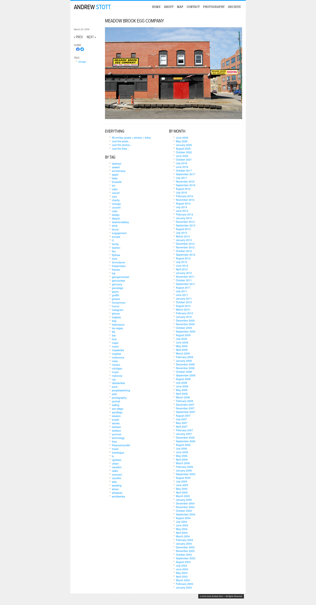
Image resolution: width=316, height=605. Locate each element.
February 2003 (184, 584)
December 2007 (185, 404)
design (116, 215)
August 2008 (183, 379)
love (114, 339)
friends (116, 269)
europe (116, 236)
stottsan (116, 427)
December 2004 (185, 503)
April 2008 (182, 393)
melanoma (118, 357)
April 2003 (182, 576)
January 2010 (184, 317)
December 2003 (185, 547)
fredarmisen (119, 266)
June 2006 (182, 452)
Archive (234, 7)
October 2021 (184, 159)
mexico (116, 365)
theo (114, 441)
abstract (116, 163)
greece (116, 299)
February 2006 (184, 467)
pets (114, 394)
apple (115, 174)
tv (113, 456)
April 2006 (182, 459)
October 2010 (184, 302)
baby (115, 178)
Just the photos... (122, 145)
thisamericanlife (121, 445)
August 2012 (183, 258)
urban (115, 463)
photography (119, 397)
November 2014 (185, 200)
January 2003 (184, 587)
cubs (114, 211)
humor (115, 306)
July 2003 (181, 565)
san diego (117, 408)
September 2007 (185, 412)
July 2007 (181, 419)
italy (114, 321)
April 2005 (182, 492)
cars (114, 196)
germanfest (118, 280)
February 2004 (184, 540)
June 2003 (182, 569)
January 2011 (184, 298)
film (114, 251)
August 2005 (183, 478)
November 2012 (185, 247)
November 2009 (185, 324)
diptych (116, 218)
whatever (117, 493)
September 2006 (185, 441)
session (116, 416)
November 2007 (185, 408)
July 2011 (181, 291)
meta (115, 361)
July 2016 (181, 192)
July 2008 (181, 382)
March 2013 (183, 236)
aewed (116, 167)
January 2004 (184, 543)
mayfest (116, 354)
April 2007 (182, 426)
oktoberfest (118, 383)
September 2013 (185, 225)
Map (180, 7)
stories (116, 423)
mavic (115, 346)
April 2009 (182, 350)
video (115, 471)
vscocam (117, 474)
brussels (117, 182)
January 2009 (184, 360)
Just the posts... (121, 141)
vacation (117, 467)
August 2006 (183, 445)
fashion (116, 247)
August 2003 (183, 562)
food (114, 258)
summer (116, 434)
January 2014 (184, 218)
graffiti (115, 295)
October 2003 (184, 554)
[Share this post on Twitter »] (82, 50)
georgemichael (120, 277)
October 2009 (184, 328)
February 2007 (184, 430)
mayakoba (118, 350)
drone (115, 229)
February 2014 (184, 214)
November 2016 (185, 181)
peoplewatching (121, 390)
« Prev (78, 37)
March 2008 (183, 397)
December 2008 (185, 364)
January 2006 (184, 470)
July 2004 (181, 521)
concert (116, 207)
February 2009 (184, 357)
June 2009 (182, 342)
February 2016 (184, 196)
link (114, 335)
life (113, 332)
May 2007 (181, 423)
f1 (113, 240)
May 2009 (181, 346)
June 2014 (182, 211)
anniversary (118, 171)
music (115, 372)
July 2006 (181, 448)
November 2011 (185, 276)
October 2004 (184, 510)
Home (156, 7)
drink (115, 226)
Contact (193, 7)
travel (115, 449)
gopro (115, 291)
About (169, 7)
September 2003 (185, 558)
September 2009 (185, 331)
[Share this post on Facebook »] (78, 50)
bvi (113, 185)
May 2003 (181, 573)
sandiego (117, 412)
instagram (117, 310)
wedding (117, 485)
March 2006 (183, 463)
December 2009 (185, 320)
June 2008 (182, 386)
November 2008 (185, 368)
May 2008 (181, 390)
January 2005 (184, 499)
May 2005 (181, 489)
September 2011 (185, 284)
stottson (116, 430)
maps (115, 343)
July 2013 (181, 232)
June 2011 (182, 295)
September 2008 (185, 375)
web (114, 482)
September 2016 (185, 185)
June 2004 (182, 525)
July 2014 (181, 207)
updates (116, 460)
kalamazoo (118, 324)
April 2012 (182, 269)
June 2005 (182, 485)
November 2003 (185, 551)
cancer (116, 193)
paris (115, 386)
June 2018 (182, 167)
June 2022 (182, 156)
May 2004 (181, 529)
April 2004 (182, 532)
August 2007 (183, 415)
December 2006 (185, 437)
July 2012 (181, 262)
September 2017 (185, 174)
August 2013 (183, 229)
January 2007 (184, 434)
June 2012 (182, 265)
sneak (115, 419)
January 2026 (184, 145)
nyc (114, 379)
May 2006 (181, 456)
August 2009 (183, 335)
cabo (115, 189)
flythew (116, 255)
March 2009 (183, 353)
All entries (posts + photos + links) (131, 137)
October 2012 (184, 251)
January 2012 (184, 273)
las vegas (117, 328)
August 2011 (183, 287)
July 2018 (181, 163)
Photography (214, 7)
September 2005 (185, 474)
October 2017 (184, 170)
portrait (116, 401)
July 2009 (181, 339)
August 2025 (183, 148)
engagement (119, 233)
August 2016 (183, 189)
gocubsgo (117, 288)
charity (116, 200)
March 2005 (183, 496)
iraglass (116, 317)
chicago (82, 61)
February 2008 (184, 401)
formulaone (118, 262)
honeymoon (119, 302)
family (115, 244)
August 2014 (183, 203)
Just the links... (120, 148)
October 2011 (184, 280)
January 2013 (184, 240)
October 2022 (184, 152)
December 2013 (185, 221)
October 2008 (184, 371)
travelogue (118, 452)
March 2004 (183, 536)
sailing (115, 405)
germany (117, 284)
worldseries (118, 496)
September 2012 (185, 254)
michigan (117, 368)
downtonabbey (120, 222)
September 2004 (185, 514)
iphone (116, 313)
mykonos (117, 375)
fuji (113, 273)
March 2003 (183, 580)
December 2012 (185, 243)
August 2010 (183, 306)
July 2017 (181, 178)
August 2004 (183, 518)
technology (118, 438)
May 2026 (181, 141)
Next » (91, 37)
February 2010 (184, 313)
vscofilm (116, 478)
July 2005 (181, 481)
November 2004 (185, 507)
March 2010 (183, 309)
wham (115, 489)
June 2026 (182, 137)
